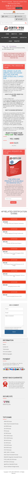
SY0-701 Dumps (7, 450)
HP (7, 46)
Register (19, 16)
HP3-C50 (5, 251)
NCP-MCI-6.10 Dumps (9, 461)
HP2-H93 (5, 285)
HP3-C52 (5, 273)
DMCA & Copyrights (7, 354)
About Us (14, 34)
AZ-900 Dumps (7, 433)
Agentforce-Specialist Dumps (10, 464)
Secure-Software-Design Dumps (11, 466)
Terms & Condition (7, 351)
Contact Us (23, 37)
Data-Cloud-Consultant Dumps (11, 454)
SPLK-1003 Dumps (8, 438)
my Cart (20, 19)
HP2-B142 (5, 222)
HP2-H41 (5, 231)
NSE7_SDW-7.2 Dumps (9, 452)
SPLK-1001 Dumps (8, 435)
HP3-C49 (5, 241)
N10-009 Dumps (8, 447)
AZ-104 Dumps (7, 442)
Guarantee (14, 37)
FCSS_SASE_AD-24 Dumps (10, 459)
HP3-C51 (5, 262)
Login (6, 16)
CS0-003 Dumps (8, 445)
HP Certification (12, 46)
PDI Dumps (6, 431)
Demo (20, 34)
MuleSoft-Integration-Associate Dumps (13, 457)
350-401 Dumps (7, 440)
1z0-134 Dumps (7, 428)
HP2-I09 (5, 294)
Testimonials (6, 349)
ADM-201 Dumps (8, 421)
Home (7, 34)
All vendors (5, 37)
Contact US (5, 346)
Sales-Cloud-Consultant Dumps (11, 423)
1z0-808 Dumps (7, 426)
